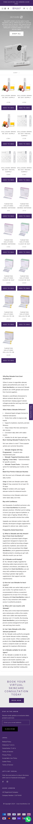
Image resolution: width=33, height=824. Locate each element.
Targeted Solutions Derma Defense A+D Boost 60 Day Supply (24, 207)
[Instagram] (7, 781)
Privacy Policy (6, 755)
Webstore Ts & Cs (8, 745)
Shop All (16, 34)
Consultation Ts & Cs (9, 748)
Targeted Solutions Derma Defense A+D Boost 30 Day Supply (9, 207)
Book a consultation (31, 412)
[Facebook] (3, 781)
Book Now (16, 700)
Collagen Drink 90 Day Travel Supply (24, 169)
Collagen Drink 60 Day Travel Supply (8, 169)
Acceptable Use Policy (9, 758)
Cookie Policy (6, 762)
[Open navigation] (2, 8)
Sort (15, 72)
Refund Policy (6, 742)
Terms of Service (7, 752)
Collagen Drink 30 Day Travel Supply (24, 133)
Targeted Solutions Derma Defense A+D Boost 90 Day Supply (9, 244)
